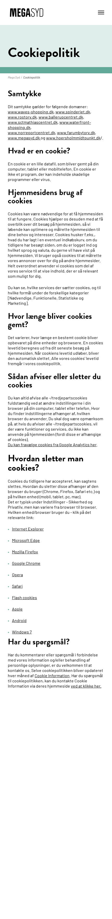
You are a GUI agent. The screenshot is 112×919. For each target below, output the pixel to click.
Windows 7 (22, 631)
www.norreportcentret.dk (31, 132)
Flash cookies (24, 597)
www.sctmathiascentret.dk (33, 122)
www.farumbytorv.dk (76, 132)
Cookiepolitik (31, 77)
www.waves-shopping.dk (31, 111)
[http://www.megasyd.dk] (40, 137)
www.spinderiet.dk (72, 111)
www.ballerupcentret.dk (61, 116)
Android (19, 620)
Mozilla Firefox (25, 551)
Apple (17, 608)
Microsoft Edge (26, 540)
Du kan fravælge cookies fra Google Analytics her (52, 444)
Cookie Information (52, 675)
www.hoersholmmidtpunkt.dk (73, 137)
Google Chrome (26, 563)
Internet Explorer (28, 528)
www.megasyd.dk (24, 137)
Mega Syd (14, 77)
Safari (17, 586)
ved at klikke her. (86, 685)
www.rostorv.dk (22, 116)
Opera (17, 574)
